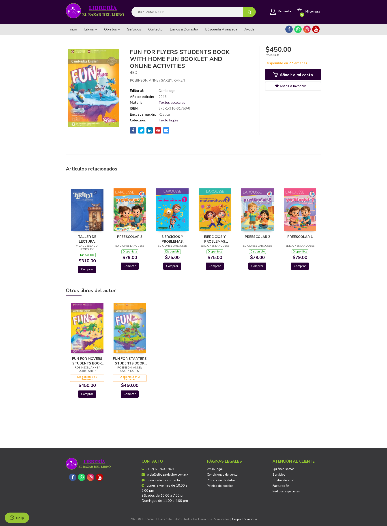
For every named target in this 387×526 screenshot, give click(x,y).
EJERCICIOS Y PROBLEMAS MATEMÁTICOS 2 (215, 239)
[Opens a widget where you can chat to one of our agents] (16, 518)
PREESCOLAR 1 (300, 237)
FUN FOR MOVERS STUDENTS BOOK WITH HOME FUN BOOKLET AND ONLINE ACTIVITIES (87, 360)
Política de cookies (220, 486)
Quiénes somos (284, 469)
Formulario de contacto (163, 480)
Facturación (281, 486)
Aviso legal (215, 469)
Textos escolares (172, 102)
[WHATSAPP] (298, 29)
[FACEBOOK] (289, 29)
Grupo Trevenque (244, 519)
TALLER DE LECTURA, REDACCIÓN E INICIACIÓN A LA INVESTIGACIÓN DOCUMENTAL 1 (87, 239)
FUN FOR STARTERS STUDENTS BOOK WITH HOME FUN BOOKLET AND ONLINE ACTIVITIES (130, 360)
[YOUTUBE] (316, 29)
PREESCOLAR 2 (257, 237)
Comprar (87, 269)
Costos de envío (284, 480)
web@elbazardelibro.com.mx (167, 474)
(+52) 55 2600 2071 (160, 469)
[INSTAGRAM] (307, 29)
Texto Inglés (168, 120)
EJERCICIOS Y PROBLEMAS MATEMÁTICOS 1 (172, 239)
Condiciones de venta (222, 474)
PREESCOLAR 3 (129, 237)
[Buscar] (249, 12)
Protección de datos (221, 480)
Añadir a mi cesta (296, 75)
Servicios (279, 474)
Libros (89, 29)
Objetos (111, 29)
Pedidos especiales (286, 491)
